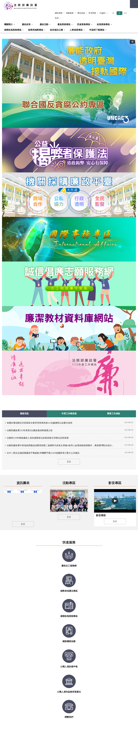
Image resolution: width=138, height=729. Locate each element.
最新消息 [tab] (24, 102)
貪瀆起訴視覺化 (67, 316)
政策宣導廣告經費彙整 (30, 438)
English (103, 13)
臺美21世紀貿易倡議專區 (30, 320)
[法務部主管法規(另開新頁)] (105, 280)
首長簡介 (7, 320)
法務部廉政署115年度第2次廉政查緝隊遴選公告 (30, 119)
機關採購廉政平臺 (87, 312)
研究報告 (26, 391)
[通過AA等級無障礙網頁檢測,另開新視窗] (89, 499)
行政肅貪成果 (104, 316)
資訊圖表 (23, 171)
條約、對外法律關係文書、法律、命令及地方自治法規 (30, 413)
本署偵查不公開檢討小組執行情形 (30, 445)
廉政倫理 (83, 332)
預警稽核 (83, 324)
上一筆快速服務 (5, 248)
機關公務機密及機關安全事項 (124, 335)
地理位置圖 (22, 486)
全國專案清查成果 (106, 312)
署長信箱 (81, 13)
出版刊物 (26, 371)
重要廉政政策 (122, 341)
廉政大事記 (46, 328)
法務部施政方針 (29, 333)
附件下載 (120, 356)
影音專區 (114, 171)
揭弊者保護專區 (62, 88)
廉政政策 (26, 24)
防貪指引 (83, 349)
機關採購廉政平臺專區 (67, 88)
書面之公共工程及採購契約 (30, 404)
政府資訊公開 (56, 30)
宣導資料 (7, 371)
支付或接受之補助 (30, 399)
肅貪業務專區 (64, 24)
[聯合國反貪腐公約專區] (69, 61)
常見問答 (92, 13)
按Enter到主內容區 (10, 2)
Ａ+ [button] (125, 13)
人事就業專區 (76, 30)
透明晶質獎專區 (48, 320)
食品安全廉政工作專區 (106, 325)
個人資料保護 (28, 395)
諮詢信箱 (120, 352)
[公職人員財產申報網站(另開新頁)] (59, 280)
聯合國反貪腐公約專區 (57, 88)
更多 (69, 150)
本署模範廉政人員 (49, 324)
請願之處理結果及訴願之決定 (30, 421)
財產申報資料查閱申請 (68, 376)
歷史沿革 (7, 316)
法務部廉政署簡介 (52, 88)
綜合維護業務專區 (106, 320)
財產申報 (83, 345)
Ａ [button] (119, 13)
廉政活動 (44, 24)
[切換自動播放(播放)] (132, 42)
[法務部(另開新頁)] (13, 280)
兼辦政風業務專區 (12, 30)
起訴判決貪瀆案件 (68, 320)
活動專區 (69, 171)
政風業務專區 (103, 24)
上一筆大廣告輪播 (3, 62)
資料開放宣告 (35, 497)
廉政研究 (64, 398)
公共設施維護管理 (30, 451)
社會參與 (83, 328)
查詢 (134, 4)
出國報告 (26, 387)
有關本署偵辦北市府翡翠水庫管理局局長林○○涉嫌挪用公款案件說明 (39, 111)
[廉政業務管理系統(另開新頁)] (82, 280)
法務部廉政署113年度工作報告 (85, 88)
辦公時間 (28, 501)
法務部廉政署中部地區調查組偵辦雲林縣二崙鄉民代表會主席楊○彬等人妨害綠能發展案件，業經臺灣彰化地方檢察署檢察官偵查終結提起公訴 (61, 134)
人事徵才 (45, 367)
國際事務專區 (71, 88)
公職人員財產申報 (124, 323)
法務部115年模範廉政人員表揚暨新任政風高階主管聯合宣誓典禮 (38, 126)
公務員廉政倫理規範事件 (124, 317)
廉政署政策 (27, 337)
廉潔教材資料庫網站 (81, 88)
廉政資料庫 (65, 394)
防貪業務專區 (83, 24)
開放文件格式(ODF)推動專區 (66, 383)
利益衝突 (83, 341)
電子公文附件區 (67, 389)
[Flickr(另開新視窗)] (114, 499)
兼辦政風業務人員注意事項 (124, 346)
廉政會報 (83, 320)
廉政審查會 (27, 345)
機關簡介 (8, 24)
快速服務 (69, 230)
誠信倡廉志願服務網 (76, 88)
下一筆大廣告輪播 (135, 62)
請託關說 (83, 337)
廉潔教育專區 (66, 402)
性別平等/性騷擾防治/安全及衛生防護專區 (29, 430)
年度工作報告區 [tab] (69, 102)
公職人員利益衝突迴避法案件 (124, 328)
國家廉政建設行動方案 (30, 327)
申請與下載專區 (96, 30)
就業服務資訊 (47, 375)
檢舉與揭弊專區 (35, 30)
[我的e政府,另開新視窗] (101, 499)
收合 (127, 302)
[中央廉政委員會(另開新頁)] (36, 280)
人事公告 (45, 371)
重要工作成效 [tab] (113, 102)
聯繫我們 (7, 324)
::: (1, 33)
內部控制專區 (28, 367)
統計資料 (26, 382)
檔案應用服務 (66, 371)
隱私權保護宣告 (21, 497)
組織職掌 (7, 312)
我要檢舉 (70, 13)
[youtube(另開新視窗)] (107, 499)
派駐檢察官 (27, 349)
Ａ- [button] (113, 13)
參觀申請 (64, 367)
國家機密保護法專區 (106, 332)
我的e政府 (19, 501)
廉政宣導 (120, 312)
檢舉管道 (7, 375)
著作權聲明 (46, 497)
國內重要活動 (47, 312)
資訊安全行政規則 (60, 497)
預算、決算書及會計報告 (30, 376)
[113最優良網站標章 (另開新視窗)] (90, 505)
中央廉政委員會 (29, 341)
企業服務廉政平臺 (87, 316)
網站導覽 (58, 13)
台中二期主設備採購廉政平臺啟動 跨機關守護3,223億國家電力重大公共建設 (43, 141)
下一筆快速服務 (133, 248)
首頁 (57, 18)
